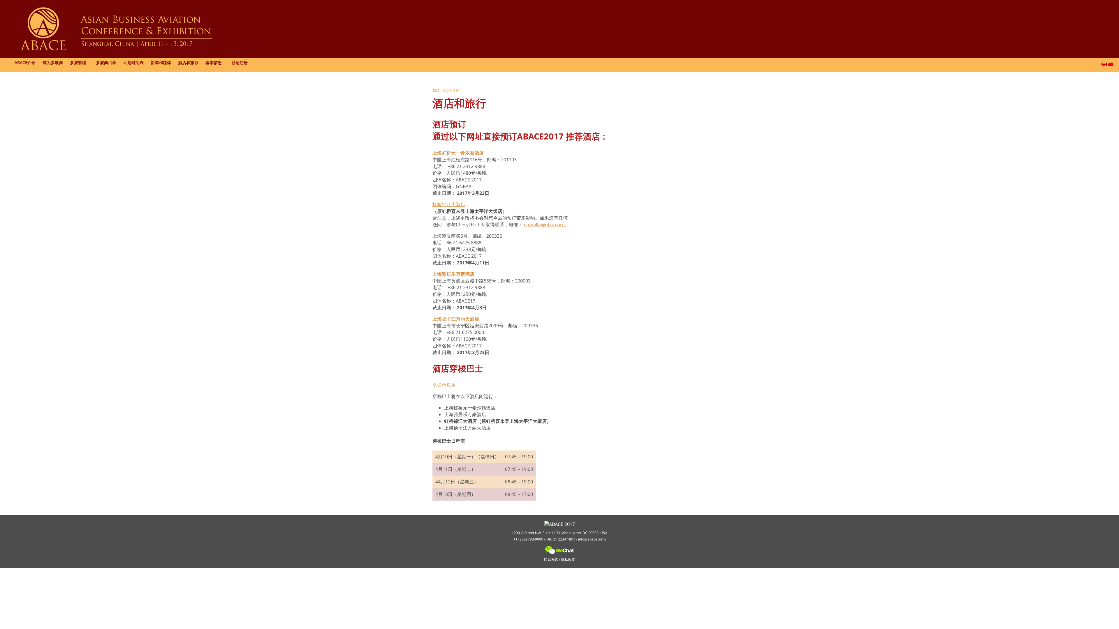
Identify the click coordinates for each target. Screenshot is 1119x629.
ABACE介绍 (25, 62)
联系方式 (551, 559)
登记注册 (239, 62)
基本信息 (213, 62)
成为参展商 (53, 62)
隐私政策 (568, 559)
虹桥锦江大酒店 (448, 204)
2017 (435, 90)
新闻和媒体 (161, 62)
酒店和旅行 (188, 62)
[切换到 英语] (1104, 64)
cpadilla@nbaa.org (544, 224)
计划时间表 (133, 62)
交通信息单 (444, 385)
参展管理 (78, 62)
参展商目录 (106, 62)
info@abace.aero (592, 539)
